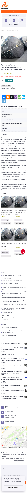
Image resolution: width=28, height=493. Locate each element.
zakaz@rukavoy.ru (14, 24)
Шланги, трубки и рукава (12, 30)
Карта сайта (6, 466)
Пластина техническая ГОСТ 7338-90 (12, 275)
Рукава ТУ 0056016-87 (8, 312)
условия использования (9, 482)
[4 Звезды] (13, 88)
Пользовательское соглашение (11, 468)
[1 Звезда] (10, 88)
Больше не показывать (13, 487)
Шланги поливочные (7, 332)
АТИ (3, 270)
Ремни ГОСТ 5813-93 (7, 278)
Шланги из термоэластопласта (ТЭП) (12, 330)
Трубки (4, 324)
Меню (15, 11)
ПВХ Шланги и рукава (8, 272)
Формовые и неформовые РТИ (10, 327)
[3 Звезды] (12, 88)
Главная (3, 30)
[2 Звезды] (11, 88)
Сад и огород (5, 315)
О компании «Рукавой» (9, 471)
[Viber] (15, 97)
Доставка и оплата (8, 473)
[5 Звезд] (14, 88)
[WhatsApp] (19, 97)
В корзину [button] (5, 220)
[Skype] (23, 97)
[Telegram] (4, 101)
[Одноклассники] (8, 97)
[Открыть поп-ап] (23, 252)
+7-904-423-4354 (14, 15)
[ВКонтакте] (4, 97)
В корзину (9, 80)
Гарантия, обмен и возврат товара (11, 475)
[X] (12, 97)
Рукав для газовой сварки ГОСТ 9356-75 (13, 280)
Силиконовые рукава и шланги (10, 322)
